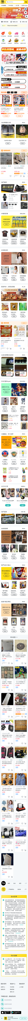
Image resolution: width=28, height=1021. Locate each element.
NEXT (27, 135)
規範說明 (18, 933)
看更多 (23, 122)
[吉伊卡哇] (20, 74)
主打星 (17, 5)
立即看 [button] (6, 224)
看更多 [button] (6, 260)
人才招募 (21, 987)
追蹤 (8, 505)
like (10, 176)
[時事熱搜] (7, 55)
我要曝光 (24, 92)
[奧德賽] (20, 86)
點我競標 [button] (5, 243)
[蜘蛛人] (7, 74)
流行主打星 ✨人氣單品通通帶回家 (15, 25)
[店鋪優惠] (14, 13)
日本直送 (10, 5)
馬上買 (23, 286)
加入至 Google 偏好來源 (25, 12)
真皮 (14, 883)
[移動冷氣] (7, 68)
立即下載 (23, 1018)
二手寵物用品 (11, 889)
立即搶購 (6, 116)
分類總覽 (3, 5)
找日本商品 (22, 381)
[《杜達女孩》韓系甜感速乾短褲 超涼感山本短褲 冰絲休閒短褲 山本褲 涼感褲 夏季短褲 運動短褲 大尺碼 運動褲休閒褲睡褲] (5, 492)
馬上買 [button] (5, 316)
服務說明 (3, 989)
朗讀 (25, 8)
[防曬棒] (20, 80)
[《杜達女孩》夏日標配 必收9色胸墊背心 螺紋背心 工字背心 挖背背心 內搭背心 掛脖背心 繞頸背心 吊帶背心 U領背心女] (12, 495)
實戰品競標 (22, 213)
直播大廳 (23, 511)
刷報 (3, 883)
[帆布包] (7, 86)
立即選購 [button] (5, 594)
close (2, 1018)
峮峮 (9, 883)
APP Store (6, 1012)
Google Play (16, 1012)
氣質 (20, 883)
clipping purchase (23, 176)
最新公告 (12, 991)
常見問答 (12, 987)
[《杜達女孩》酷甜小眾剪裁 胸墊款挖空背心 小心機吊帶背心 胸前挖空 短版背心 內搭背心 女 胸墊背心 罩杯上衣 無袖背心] (12, 490)
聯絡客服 (12, 989)
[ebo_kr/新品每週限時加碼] (23, 497)
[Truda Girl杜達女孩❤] (8, 497)
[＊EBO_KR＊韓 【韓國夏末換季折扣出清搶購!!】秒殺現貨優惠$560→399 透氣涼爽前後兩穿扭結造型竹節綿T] (20, 492)
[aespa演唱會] (7, 80)
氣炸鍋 (19, 889)
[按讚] (11, 369)
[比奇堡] (20, 68)
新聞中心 (3, 987)
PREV (1, 135)
